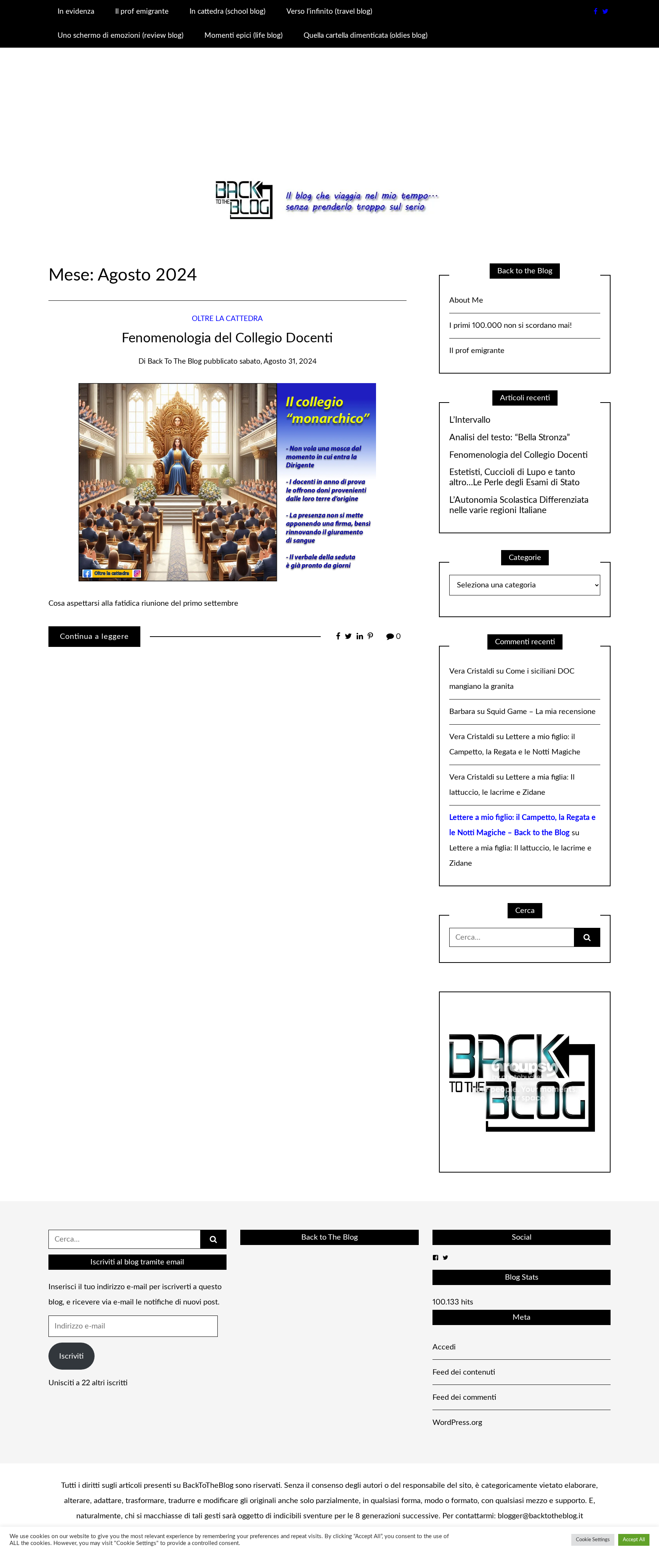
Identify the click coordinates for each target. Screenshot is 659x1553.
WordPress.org (457, 1422)
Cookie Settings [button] (593, 1539)
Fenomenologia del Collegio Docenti (227, 338)
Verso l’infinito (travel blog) (329, 11)
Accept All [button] (634, 1539)
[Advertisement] (329, 120)
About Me (466, 300)
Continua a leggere (94, 636)
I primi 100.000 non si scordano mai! (510, 325)
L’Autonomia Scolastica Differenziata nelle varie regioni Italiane (518, 505)
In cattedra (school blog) (227, 11)
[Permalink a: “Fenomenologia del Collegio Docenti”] (227, 482)
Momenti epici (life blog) (243, 35)
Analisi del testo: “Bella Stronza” (509, 437)
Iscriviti (71, 1356)
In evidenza (76, 11)
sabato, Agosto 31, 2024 (278, 361)
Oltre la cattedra (227, 318)
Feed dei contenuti (463, 1372)
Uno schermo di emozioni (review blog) (120, 35)
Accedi (444, 1347)
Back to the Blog (175, 361)
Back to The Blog (329, 1237)
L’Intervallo (469, 420)
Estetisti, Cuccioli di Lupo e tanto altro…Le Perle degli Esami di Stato (514, 477)
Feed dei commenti (464, 1397)
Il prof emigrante (142, 11)
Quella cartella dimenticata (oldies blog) (366, 35)
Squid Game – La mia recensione (541, 712)
